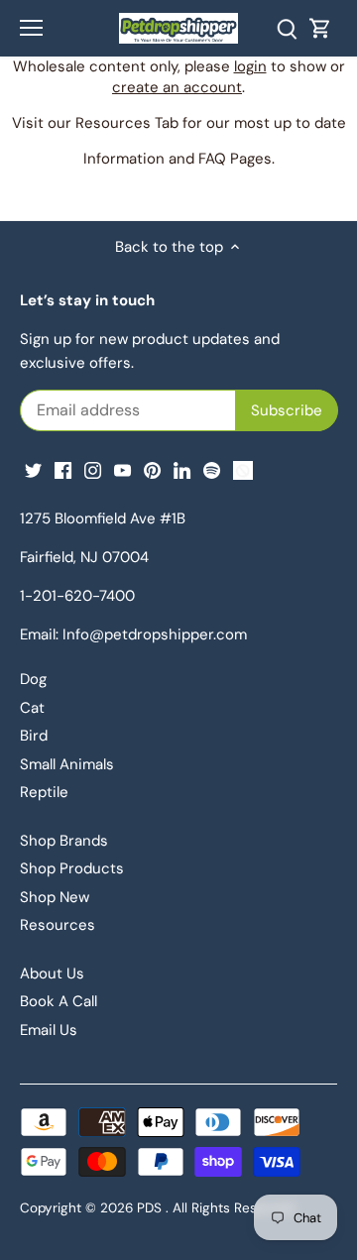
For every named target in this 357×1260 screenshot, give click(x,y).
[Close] (294, 343)
